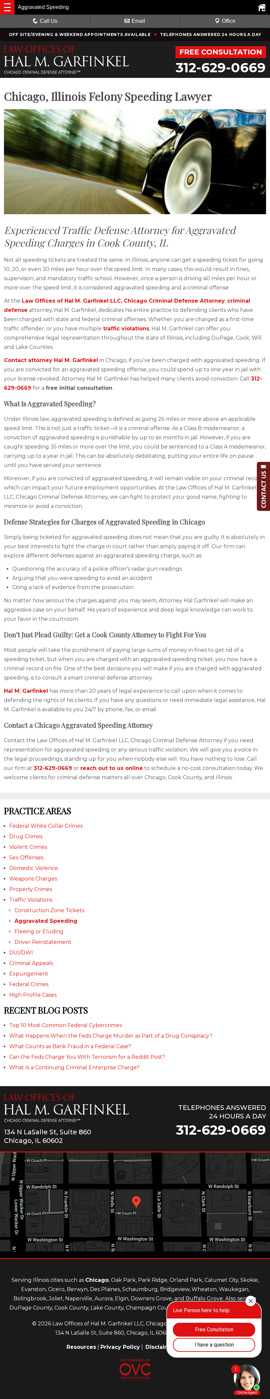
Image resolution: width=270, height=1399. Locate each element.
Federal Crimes (28, 984)
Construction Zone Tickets (49, 910)
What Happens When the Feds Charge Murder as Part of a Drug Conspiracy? (110, 1036)
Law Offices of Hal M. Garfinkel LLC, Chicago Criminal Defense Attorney (123, 301)
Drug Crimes (25, 836)
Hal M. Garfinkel (26, 691)
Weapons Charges (33, 879)
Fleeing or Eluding (39, 931)
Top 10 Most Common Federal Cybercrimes (65, 1025)
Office (228, 21)
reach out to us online (111, 768)
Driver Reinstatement (42, 942)
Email (138, 21)
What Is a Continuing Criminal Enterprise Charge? (74, 1067)
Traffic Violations (30, 900)
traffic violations (126, 328)
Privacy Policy (120, 1347)
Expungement (28, 974)
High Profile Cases (33, 995)
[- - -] (7, 7)
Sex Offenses (26, 857)
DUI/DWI (21, 952)
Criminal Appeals (31, 963)
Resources (81, 1347)
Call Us (48, 21)
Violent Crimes (28, 847)
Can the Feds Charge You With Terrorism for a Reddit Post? (87, 1057)
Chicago (97, 1280)
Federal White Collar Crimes (46, 826)
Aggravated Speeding (45, 921)
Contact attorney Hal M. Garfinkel (51, 360)
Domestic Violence (33, 868)
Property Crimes (30, 889)
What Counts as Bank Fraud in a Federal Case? (70, 1046)
